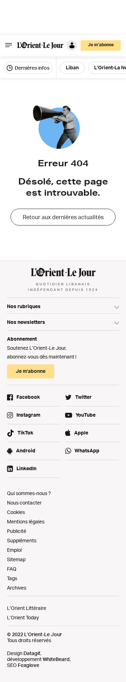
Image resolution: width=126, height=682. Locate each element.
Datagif (31, 653)
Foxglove (28, 665)
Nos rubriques (24, 306)
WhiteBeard (56, 659)
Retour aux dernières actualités (63, 217)
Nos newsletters (26, 322)
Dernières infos (31, 68)
